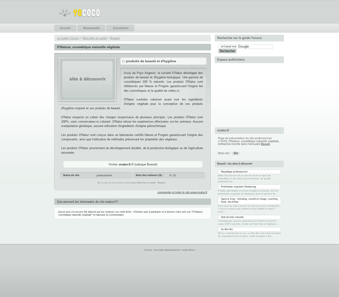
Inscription (120, 28)
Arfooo (191, 250)
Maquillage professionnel (234, 171)
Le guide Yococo (68, 38)
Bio (236, 153)
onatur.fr (125, 164)
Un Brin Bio (227, 229)
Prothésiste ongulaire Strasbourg (238, 186)
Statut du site (71, 175)
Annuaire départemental (167, 250)
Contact (148, 250)
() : (149, 175)
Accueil (65, 28)
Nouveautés (91, 28)
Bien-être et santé (95, 38)
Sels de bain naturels (232, 217)
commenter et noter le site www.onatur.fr (182, 192)
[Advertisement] (249, 94)
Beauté (115, 38)
